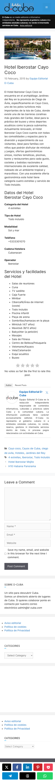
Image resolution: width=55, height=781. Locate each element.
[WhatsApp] (45, 776)
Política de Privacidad (17, 630)
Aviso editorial (26, 25)
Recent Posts (21, 385)
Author (8, 385)
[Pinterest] (37, 767)
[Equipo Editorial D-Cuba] (12, 402)
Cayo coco (14, 448)
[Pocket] (48, 767)
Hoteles (19, 453)
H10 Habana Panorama (22, 466)
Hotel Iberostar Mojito (21, 461)
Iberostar (27, 457)
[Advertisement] (28, 688)
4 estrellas (14, 457)
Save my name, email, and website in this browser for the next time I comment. (28, 553)
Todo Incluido (42, 457)
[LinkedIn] (27, 767)
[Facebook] (17, 767)
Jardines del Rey (35, 453)
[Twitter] (47, 392)
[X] (6, 767)
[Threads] (27, 776)
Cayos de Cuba (31, 448)
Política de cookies (15, 626)
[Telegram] (10, 776)
